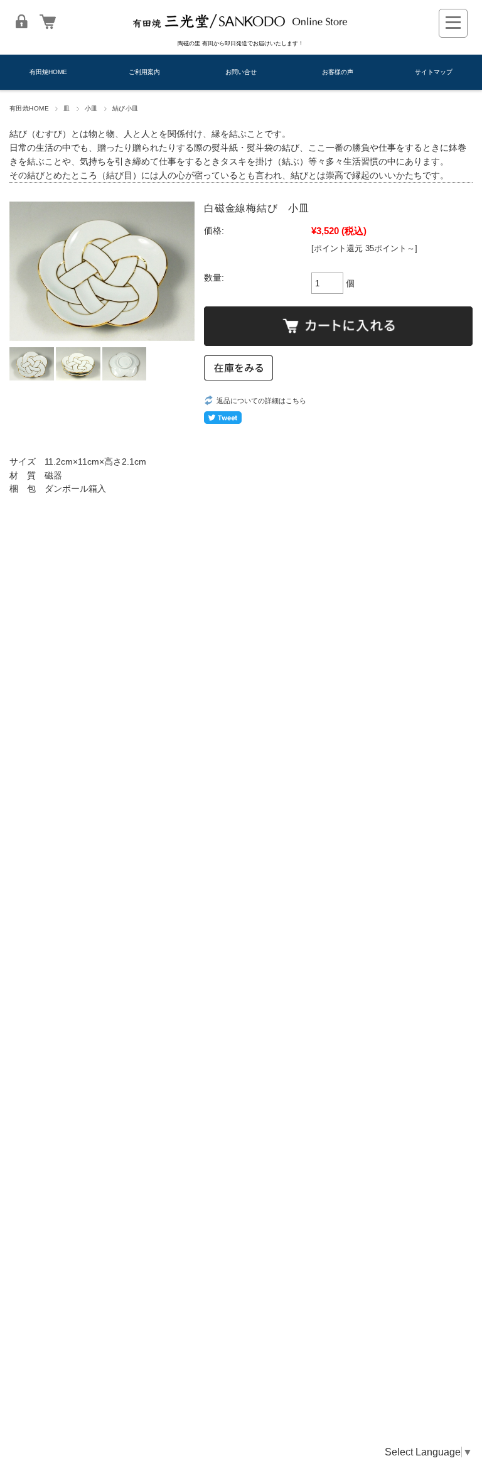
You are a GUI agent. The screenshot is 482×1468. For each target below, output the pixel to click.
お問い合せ (241, 71)
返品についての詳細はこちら (261, 400)
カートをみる (47, 21)
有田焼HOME (48, 71)
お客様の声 (337, 71)
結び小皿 (125, 108)
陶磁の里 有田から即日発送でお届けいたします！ (241, 43)
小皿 (91, 108)
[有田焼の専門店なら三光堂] (241, 31)
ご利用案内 (144, 71)
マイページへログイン (21, 21)
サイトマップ (434, 71)
